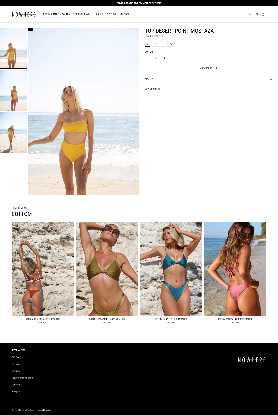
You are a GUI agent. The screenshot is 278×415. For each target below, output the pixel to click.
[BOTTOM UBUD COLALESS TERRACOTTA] (43, 269)
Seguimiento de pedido (23, 377)
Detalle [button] (149, 79)
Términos (16, 364)
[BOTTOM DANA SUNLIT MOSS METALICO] (107, 269)
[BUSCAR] (250, 14)
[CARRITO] (263, 14)
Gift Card (16, 357)
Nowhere (22, 410)
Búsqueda (17, 391)
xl (171, 44)
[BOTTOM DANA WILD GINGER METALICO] (235, 269)
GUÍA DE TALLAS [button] (152, 88)
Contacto (16, 384)
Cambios (16, 370)
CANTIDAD (149, 52)
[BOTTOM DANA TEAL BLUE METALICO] (171, 269)
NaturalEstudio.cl (44, 410)
